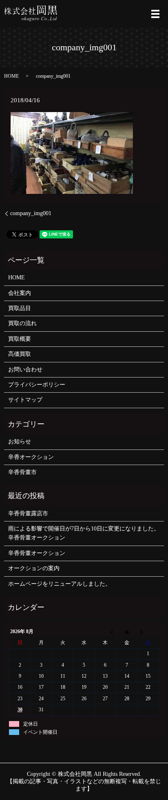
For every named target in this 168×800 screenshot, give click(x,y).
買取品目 (19, 308)
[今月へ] (126, 632)
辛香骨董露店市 (28, 513)
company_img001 (30, 213)
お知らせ (19, 441)
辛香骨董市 (22, 472)
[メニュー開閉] (155, 14)
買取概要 (19, 339)
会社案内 (19, 293)
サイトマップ (25, 400)
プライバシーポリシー (36, 385)
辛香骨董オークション (36, 553)
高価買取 (19, 354)
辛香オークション (31, 457)
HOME (11, 76)
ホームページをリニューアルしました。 (59, 584)
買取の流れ (22, 323)
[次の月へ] (148, 632)
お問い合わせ (25, 369)
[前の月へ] (105, 632)
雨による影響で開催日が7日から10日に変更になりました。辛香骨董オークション (83, 533)
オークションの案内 (34, 568)
